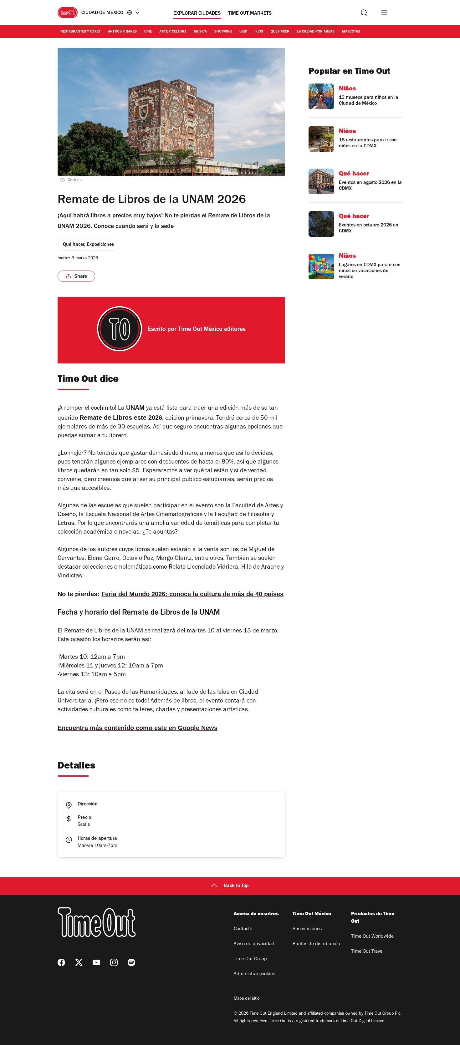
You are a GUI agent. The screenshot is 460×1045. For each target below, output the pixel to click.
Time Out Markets (250, 13)
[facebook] (61, 962)
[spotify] (131, 962)
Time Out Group (250, 959)
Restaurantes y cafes (80, 32)
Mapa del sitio (246, 999)
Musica (200, 32)
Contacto (243, 929)
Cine (148, 32)
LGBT (243, 32)
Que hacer (280, 32)
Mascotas (351, 32)
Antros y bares (122, 32)
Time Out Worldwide (372, 936)
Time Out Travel (367, 951)
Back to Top (236, 886)
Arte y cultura (173, 32)
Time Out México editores (212, 330)
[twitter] (79, 962)
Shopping (223, 32)
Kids (259, 32)
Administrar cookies (254, 974)
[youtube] (96, 962)
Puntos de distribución (316, 944)
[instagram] (114, 962)
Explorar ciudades (197, 13)
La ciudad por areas (316, 32)
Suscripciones (307, 929)
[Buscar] (364, 13)
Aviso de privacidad (254, 944)
